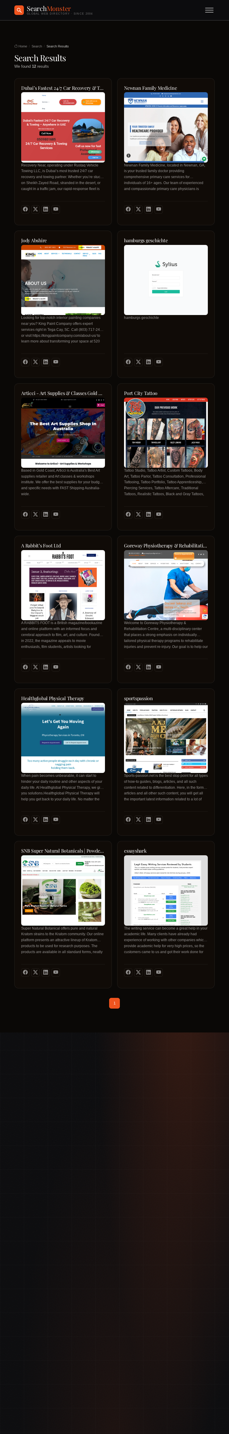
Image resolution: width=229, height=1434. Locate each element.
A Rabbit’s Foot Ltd (41, 546)
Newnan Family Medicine (150, 88)
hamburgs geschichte (146, 240)
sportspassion (138, 698)
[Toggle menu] (209, 10)
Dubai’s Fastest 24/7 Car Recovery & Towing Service (63, 88)
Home (22, 46)
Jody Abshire (34, 240)
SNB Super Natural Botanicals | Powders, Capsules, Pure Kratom (63, 851)
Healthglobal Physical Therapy (52, 698)
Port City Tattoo (140, 393)
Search (37, 46)
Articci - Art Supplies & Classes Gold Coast (63, 393)
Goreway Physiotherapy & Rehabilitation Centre (166, 546)
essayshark (135, 851)
